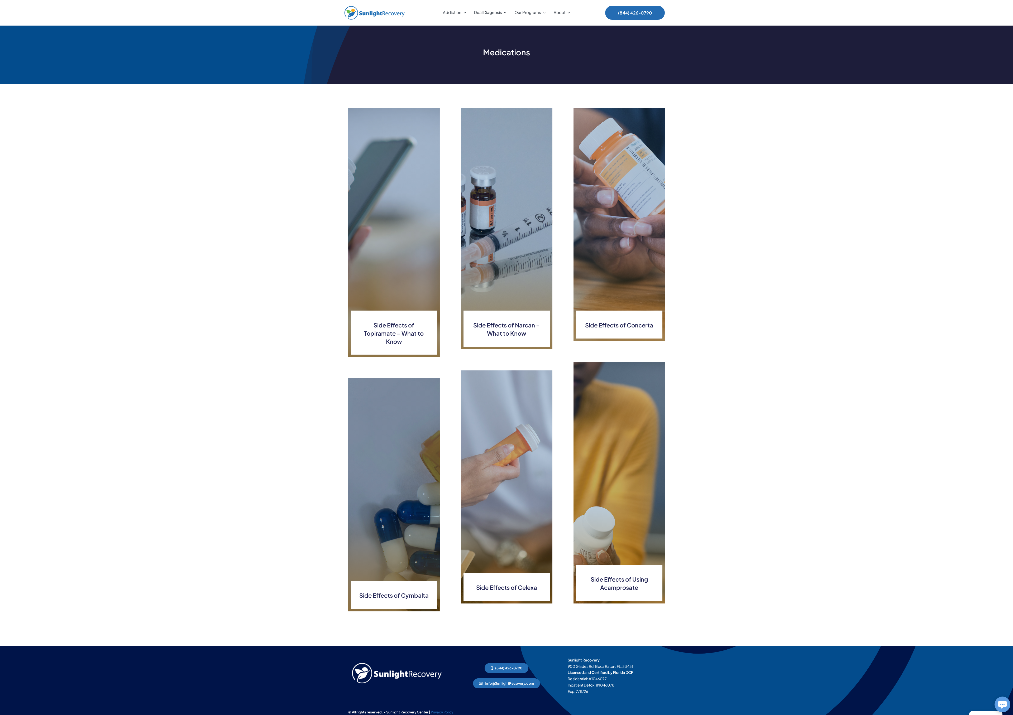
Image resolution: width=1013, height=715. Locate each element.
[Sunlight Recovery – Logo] (374, 6)
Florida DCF (623, 672)
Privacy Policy (442, 712)
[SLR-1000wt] (396, 661)
